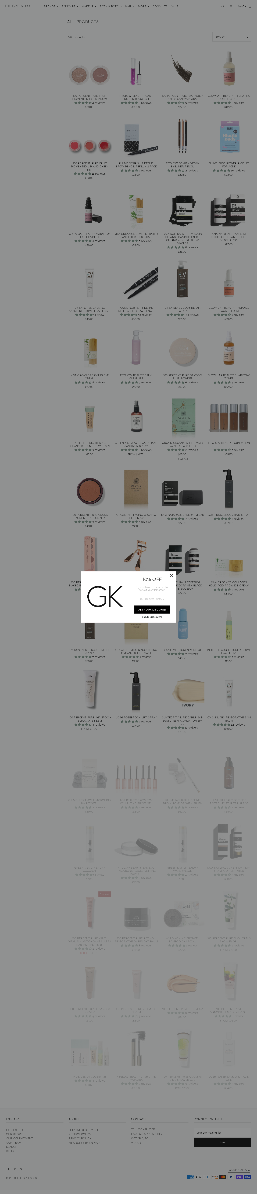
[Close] (171, 575)
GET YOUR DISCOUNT (152, 610)
